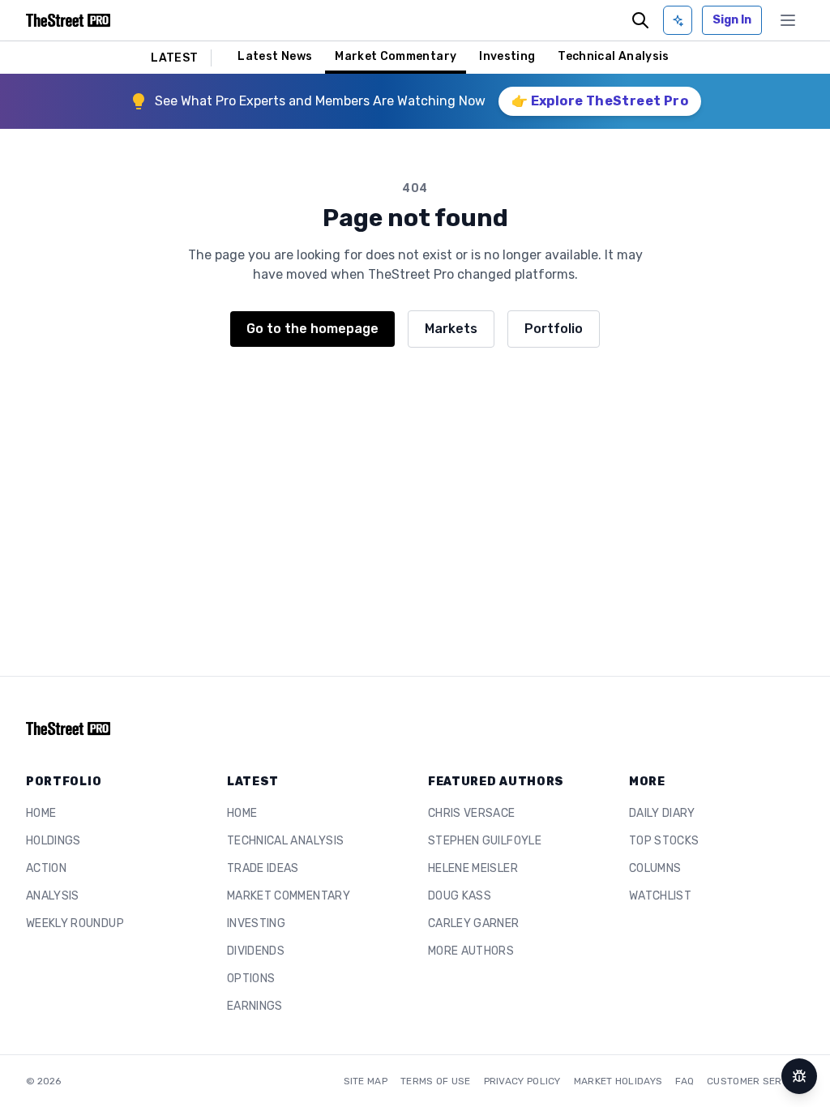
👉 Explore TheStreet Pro (599, 101)
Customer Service (755, 1081)
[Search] (640, 20)
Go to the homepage (312, 328)
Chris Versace (472, 813)
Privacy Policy (522, 1081)
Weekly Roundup (75, 923)
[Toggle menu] (788, 20)
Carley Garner (474, 923)
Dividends (256, 951)
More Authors (471, 951)
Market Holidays (618, 1081)
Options (251, 978)
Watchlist (660, 896)
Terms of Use (435, 1081)
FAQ (684, 1081)
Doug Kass (459, 896)
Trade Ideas (263, 868)
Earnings (255, 1006)
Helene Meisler (473, 868)
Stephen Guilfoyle (484, 841)
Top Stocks (664, 841)
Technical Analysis (613, 56)
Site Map (365, 1081)
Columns (655, 868)
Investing (507, 56)
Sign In (731, 20)
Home (41, 813)
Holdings (53, 841)
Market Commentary (395, 56)
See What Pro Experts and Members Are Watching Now (320, 101)
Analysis (52, 896)
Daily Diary (662, 813)
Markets (451, 328)
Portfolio (553, 328)
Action (46, 868)
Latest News (274, 56)
